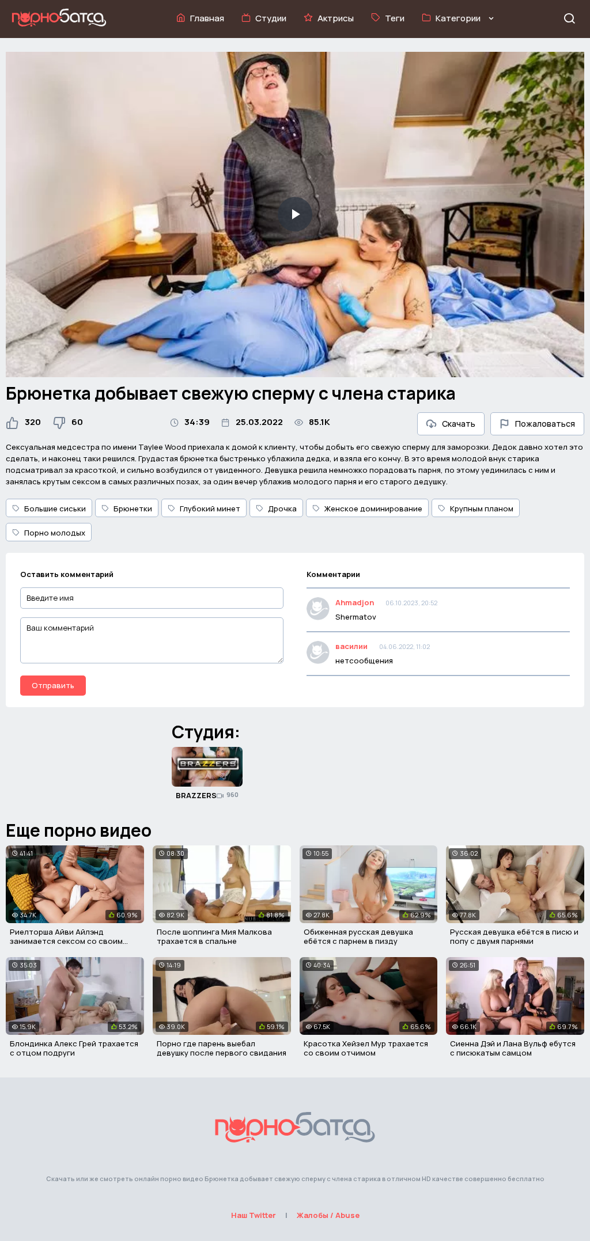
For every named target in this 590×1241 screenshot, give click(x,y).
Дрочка (282, 508)
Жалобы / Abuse (328, 1215)
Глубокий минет (210, 508)
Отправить (53, 685)
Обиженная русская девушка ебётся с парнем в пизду (358, 936)
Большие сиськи (55, 508)
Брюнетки (133, 508)
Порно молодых (54, 532)
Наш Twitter (253, 1215)
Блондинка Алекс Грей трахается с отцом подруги (74, 1048)
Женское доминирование (373, 508)
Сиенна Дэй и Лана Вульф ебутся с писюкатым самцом (513, 1048)
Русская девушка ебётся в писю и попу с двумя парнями (514, 936)
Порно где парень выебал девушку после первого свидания (221, 1048)
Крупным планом (481, 508)
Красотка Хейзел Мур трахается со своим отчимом (366, 1048)
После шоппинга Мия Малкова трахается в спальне (214, 936)
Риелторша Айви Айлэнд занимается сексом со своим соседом (66, 941)
